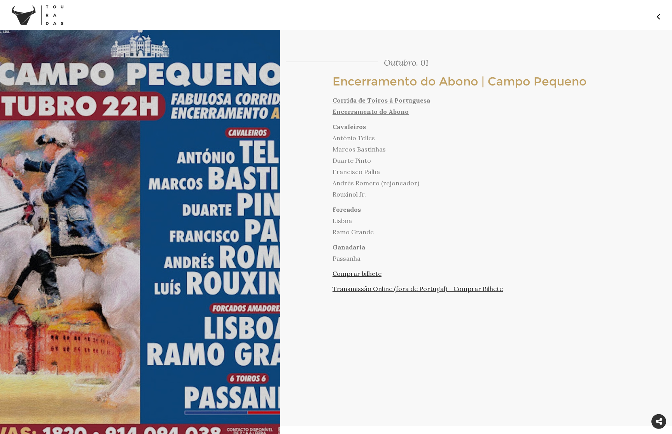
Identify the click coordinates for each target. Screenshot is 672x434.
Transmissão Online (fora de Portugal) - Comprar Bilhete (417, 289)
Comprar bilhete (357, 273)
